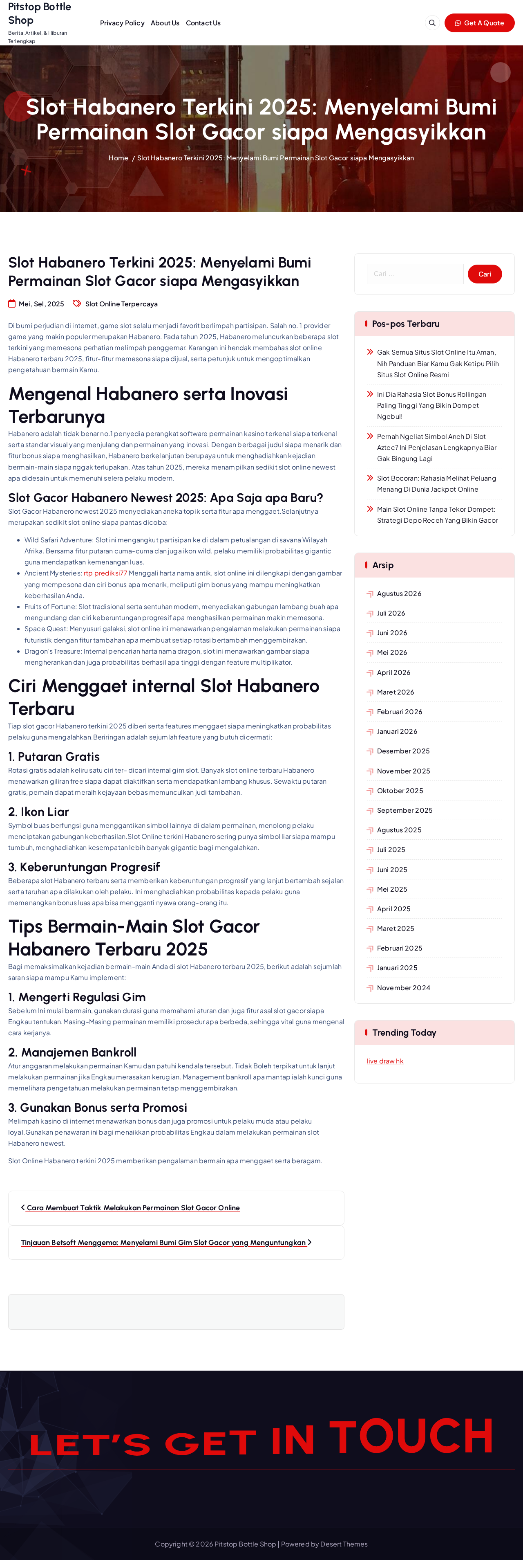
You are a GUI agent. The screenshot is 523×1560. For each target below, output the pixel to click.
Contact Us (203, 22)
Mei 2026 (392, 652)
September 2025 (405, 810)
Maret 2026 (396, 692)
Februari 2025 (399, 948)
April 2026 (394, 672)
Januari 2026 (397, 731)
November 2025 (403, 771)
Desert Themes (344, 1544)
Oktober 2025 (400, 790)
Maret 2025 (396, 928)
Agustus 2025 (399, 829)
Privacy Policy (122, 22)
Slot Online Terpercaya (121, 303)
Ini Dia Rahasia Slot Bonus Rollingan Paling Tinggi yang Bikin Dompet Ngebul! (432, 405)
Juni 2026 (392, 632)
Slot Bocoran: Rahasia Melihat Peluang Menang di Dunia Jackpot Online (436, 483)
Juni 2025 (392, 869)
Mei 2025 (392, 889)
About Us (165, 22)
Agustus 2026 (399, 593)
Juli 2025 (391, 849)
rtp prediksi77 (105, 573)
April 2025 (394, 908)
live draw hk (385, 1060)
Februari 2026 (399, 711)
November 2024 (403, 987)
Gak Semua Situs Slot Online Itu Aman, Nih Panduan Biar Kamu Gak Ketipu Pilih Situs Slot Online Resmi (438, 363)
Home (118, 157)
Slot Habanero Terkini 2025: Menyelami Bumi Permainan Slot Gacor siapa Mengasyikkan (275, 157)
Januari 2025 (397, 967)
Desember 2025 (403, 750)
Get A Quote (483, 22)
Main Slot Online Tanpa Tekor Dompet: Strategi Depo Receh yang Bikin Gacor (437, 514)
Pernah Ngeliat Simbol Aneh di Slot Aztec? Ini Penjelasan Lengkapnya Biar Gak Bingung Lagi (436, 447)
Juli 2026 (391, 613)
